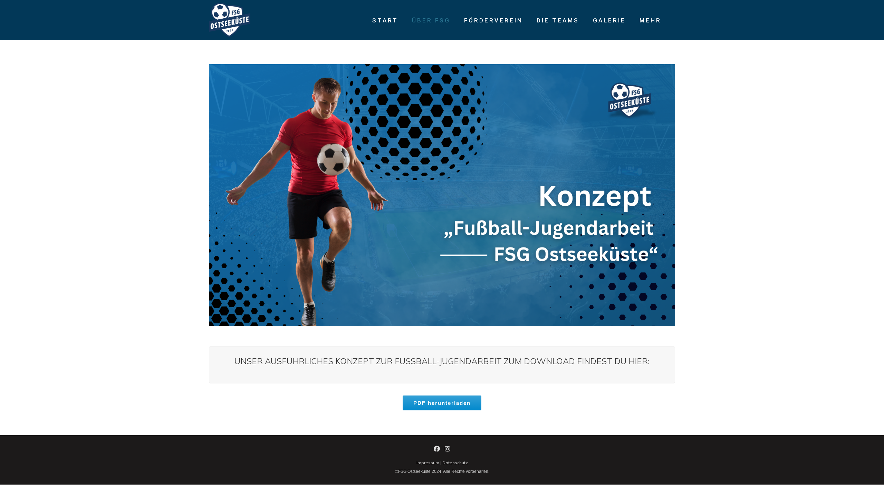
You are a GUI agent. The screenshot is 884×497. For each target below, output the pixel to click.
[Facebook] (436, 450)
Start (385, 20)
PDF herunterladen (442, 403)
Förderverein (493, 20)
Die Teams (558, 20)
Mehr (650, 20)
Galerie (609, 20)
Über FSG (431, 20)
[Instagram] (447, 450)
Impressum (427, 462)
